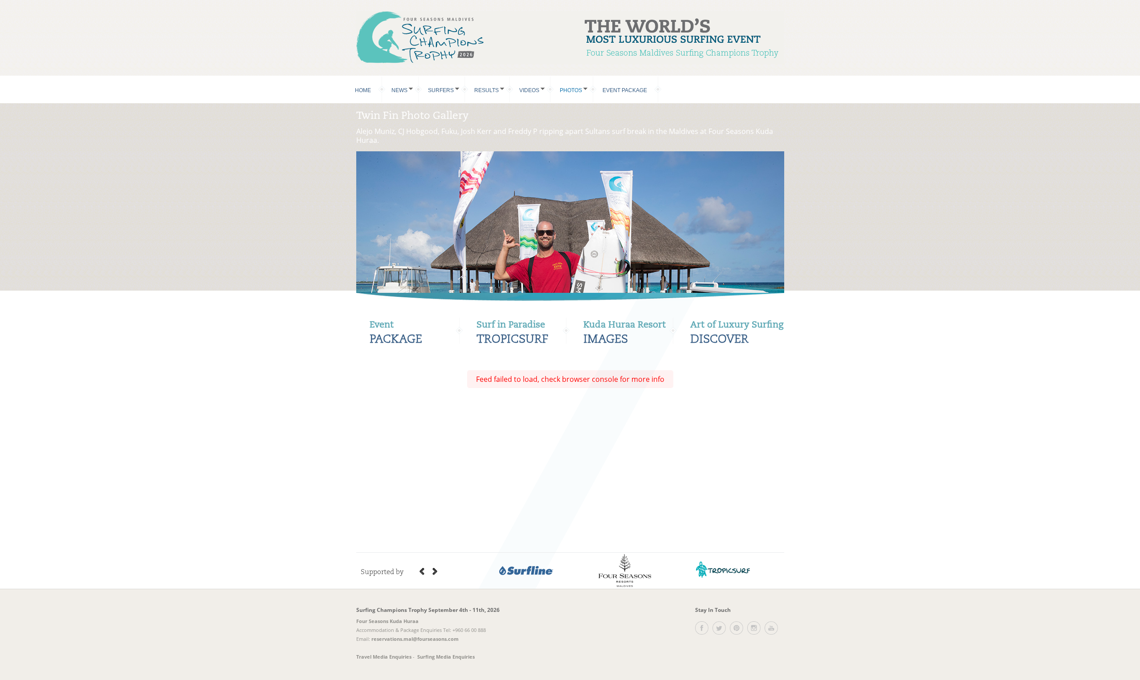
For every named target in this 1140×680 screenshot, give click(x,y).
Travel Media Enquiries (383, 656)
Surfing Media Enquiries (446, 656)
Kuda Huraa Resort (624, 325)
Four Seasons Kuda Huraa (387, 621)
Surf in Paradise (510, 325)
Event (382, 325)
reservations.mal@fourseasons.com (415, 638)
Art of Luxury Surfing (736, 325)
